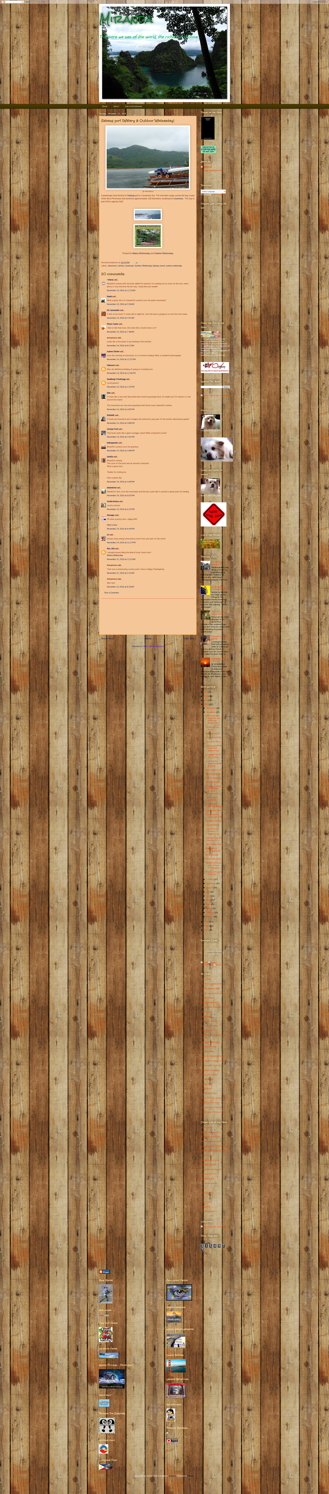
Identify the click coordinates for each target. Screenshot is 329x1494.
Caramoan (178, 198)
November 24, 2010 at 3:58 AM (120, 304)
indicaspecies (112, 442)
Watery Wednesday (141, 253)
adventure (112, 265)
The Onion (205, 1206)
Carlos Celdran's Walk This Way (215, 1146)
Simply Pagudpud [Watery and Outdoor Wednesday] (213, 790)
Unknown (111, 365)
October (210, 879)
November (211, 712)
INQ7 (203, 1197)
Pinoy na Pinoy (207, 998)
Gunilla (110, 456)
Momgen (111, 515)
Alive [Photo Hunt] (214, 844)
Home (104, 106)
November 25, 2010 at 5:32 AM (120, 573)
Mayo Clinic (206, 1202)
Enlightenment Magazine (212, 1169)
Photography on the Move (212, 1065)
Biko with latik (212, 855)
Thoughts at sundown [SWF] (214, 849)
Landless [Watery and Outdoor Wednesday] (213, 865)
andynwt (172, 1475)
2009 (206, 922)
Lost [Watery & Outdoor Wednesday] (212, 831)
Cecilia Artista (113, 501)
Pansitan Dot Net (208, 1174)
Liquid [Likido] (212, 825)
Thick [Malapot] (213, 782)
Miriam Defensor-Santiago (212, 1141)
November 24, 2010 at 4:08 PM (120, 423)
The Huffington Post (210, 1002)
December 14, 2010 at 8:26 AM (120, 586)
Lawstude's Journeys (210, 1070)
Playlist (210, 965)
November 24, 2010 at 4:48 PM (120, 450)
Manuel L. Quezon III (210, 1132)
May (208, 900)
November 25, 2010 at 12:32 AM (121, 559)
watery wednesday (174, 265)
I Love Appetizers (213, 778)
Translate (221, 194)
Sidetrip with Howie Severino (213, 1151)
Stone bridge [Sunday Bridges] (214, 805)
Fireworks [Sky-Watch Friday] (218, 612)
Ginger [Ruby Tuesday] (212, 798)
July (208, 892)
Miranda (126, 19)
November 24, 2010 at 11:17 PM (121, 542)
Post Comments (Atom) (153, 646)
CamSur (121, 265)
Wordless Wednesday (210, 1042)
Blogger (190, 1475)
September (211, 883)
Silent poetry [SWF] (214, 774)
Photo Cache (112, 324)
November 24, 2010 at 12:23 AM (121, 290)
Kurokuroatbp (207, 1079)
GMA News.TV (207, 1192)
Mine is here (112, 525)
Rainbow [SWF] (213, 733)
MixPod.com (221, 965)
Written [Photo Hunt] (212, 728)
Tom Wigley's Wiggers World (213, 1061)
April (208, 904)
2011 (206, 700)
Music (203, 965)
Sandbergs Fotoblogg (116, 379)
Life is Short (206, 1089)
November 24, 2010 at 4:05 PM (120, 409)
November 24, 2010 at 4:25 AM (120, 318)
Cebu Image (206, 1016)
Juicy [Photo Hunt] (214, 770)
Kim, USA (111, 548)
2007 (206, 930)
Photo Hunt (206, 979)
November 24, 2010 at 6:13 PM (120, 509)
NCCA (203, 1188)
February (210, 912)
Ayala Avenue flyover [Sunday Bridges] (214, 763)
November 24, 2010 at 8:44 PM (120, 528)
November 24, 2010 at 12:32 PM (121, 359)
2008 (206, 926)
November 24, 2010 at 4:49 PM (120, 481)
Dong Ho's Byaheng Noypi (212, 1056)
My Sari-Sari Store (209, 1093)
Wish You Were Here (210, 1102)
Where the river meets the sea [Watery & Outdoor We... (213, 719)
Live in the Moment (133, 106)
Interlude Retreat (208, 1165)
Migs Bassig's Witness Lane (213, 1107)
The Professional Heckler (212, 984)
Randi (109, 296)
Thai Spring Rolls (213, 737)
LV (108, 534)
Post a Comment (111, 592)
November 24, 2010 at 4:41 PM (120, 436)
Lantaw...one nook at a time (213, 993)
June (208, 896)
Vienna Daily (206, 1084)
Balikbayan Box (207, 1178)
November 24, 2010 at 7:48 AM (120, 331)
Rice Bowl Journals (209, 1183)
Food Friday (206, 1030)
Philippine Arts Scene (210, 1160)
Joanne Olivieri (113, 351)
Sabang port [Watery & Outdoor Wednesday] (137, 120)
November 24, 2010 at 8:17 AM (120, 345)
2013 (206, 692)
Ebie (109, 392)
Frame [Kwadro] (213, 859)
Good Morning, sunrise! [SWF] (213, 815)
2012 (206, 696)
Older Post (188, 638)
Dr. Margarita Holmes (210, 1137)
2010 (206, 704)
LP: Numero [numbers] (216, 563)
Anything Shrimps (214, 821)
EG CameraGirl (113, 310)
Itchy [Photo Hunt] (214, 810)
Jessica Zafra (206, 1127)
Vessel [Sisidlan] (213, 741)
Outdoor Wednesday (163, 253)
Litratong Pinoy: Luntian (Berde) (218, 588)
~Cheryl (110, 279)
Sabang (130, 195)
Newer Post (107, 638)
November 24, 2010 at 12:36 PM (121, 373)
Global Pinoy (206, 1155)
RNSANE (110, 415)
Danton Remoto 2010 (210, 988)
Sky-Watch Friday (209, 1047)
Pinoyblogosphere (209, 1211)
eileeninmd (111, 487)
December (211, 708)
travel (162, 265)
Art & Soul (205, 1012)
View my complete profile (212, 170)
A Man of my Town (209, 1075)
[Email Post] (135, 262)
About (116, 106)
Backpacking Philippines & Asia (215, 1007)
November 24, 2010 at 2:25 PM (120, 386)
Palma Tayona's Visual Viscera (214, 1098)
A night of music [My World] (213, 755)
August (209, 887)
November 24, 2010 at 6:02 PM (120, 495)
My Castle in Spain (209, 1021)
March (209, 908)
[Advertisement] (148, 617)
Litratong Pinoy (207, 1051)
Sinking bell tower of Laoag (214, 873)
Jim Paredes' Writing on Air (213, 1112)
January (209, 917)
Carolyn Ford (112, 429)
